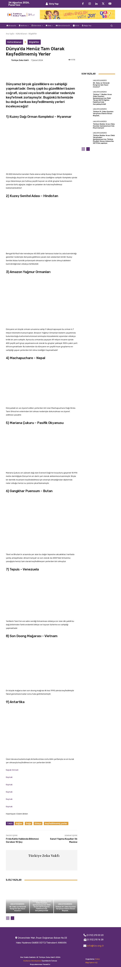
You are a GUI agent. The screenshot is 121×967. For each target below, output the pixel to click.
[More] (58, 69)
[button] (112, 26)
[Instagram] (89, 4)
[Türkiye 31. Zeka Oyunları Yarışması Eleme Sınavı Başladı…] (65, 899)
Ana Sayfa (10, 33)
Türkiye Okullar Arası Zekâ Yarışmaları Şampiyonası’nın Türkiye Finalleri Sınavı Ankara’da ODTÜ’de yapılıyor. (104, 139)
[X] (103, 4)
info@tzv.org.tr (95, 945)
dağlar (19, 823)
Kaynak (9, 777)
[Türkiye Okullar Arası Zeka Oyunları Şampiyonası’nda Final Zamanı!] (86, 125)
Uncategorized (17, 904)
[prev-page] (8, 918)
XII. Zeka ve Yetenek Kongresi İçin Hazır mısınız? (17, 909)
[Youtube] (110, 4)
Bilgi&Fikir (33, 33)
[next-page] (12, 918)
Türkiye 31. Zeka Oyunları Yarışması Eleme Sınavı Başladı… (65, 909)
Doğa (28, 823)
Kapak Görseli (12, 770)
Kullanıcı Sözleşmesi (32, 961)
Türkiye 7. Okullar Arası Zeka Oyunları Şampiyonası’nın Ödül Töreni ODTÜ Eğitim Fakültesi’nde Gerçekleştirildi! (41, 906)
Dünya (38, 823)
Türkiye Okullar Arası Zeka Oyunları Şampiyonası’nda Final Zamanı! (104, 126)
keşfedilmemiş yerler (56, 823)
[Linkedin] (96, 4)
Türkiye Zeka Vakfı (20, 60)
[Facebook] (82, 4)
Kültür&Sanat (21, 33)
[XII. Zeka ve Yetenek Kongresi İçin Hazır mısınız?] (17, 899)
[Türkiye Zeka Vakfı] (8, 60)
